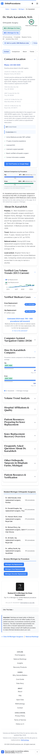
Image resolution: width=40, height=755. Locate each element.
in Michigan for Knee (12, 28)
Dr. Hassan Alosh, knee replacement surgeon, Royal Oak (13, 519)
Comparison (16, 51)
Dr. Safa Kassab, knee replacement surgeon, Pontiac (13, 500)
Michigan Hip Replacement (14, 564)
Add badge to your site (27, 602)
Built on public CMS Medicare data (18, 43)
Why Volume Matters (20, 675)
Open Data (20, 700)
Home (7, 9)
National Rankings (32, 637)
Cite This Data (7, 609)
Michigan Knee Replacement (14, 569)
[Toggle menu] (37, 3)
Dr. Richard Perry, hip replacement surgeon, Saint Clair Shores (15, 529)
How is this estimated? (20, 331)
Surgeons (14, 9)
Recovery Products (20, 667)
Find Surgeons (20, 655)
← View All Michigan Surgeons (12, 637)
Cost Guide (20, 679)
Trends (32, 51)
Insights (20, 663)
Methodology (20, 704)
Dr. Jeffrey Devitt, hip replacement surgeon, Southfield (13, 551)
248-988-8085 (15, 65)
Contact (6, 51)
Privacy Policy (20, 716)
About (25, 51)
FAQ (20, 695)
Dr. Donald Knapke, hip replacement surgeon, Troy (14, 509)
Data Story (20, 683)
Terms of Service (20, 720)
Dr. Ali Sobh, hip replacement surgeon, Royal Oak (13, 540)
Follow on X (20, 724)
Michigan (21, 9)
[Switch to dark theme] (32, 3)
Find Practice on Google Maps (19, 164)
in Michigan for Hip (11, 33)
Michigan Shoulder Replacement (15, 574)
